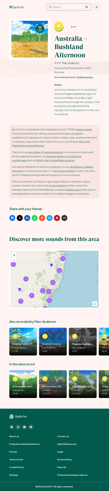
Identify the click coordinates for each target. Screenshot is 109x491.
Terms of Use (19, 459)
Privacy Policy (67, 459)
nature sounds (84, 129)
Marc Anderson (70, 62)
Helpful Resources (69, 444)
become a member (64, 170)
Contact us (66, 436)
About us (17, 436)
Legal (63, 451)
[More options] (73, 27)
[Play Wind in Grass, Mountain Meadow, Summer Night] (45, 379)
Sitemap (16, 475)
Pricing (15, 451)
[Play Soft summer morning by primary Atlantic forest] (15, 379)
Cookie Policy (19, 467)
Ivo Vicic (46, 390)
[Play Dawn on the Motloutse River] (104, 336)
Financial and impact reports (75, 475)
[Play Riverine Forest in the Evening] (15, 336)
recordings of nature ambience (45, 152)
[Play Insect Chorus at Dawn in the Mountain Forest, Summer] (74, 379)
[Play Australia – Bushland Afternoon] (58, 26)
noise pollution (57, 185)
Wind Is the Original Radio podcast (55, 160)
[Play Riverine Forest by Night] (45, 336)
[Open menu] (97, 7)
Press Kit (64, 467)
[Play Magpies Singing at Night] (74, 336)
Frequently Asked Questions (27, 444)
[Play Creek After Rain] (104, 379)
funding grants (73, 189)
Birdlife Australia (85, 77)
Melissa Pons (18, 390)
